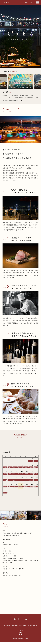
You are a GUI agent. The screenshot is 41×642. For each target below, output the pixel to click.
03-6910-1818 (7, 551)
